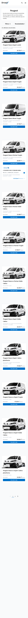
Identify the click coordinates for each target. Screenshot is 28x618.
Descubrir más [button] (14, 53)
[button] (19, 178)
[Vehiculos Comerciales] (5, 3)
